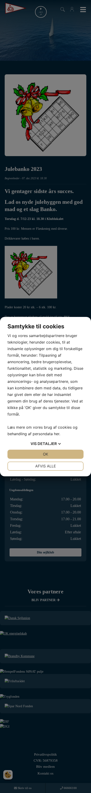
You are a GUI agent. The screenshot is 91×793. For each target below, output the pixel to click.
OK (45, 454)
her (56, 433)
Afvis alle (45, 466)
